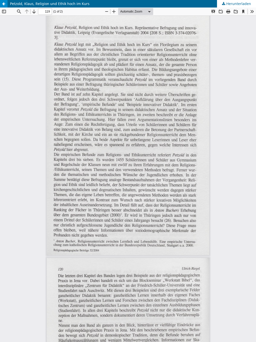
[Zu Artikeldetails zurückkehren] (4, 4)
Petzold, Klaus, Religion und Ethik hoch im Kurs (50, 3)
